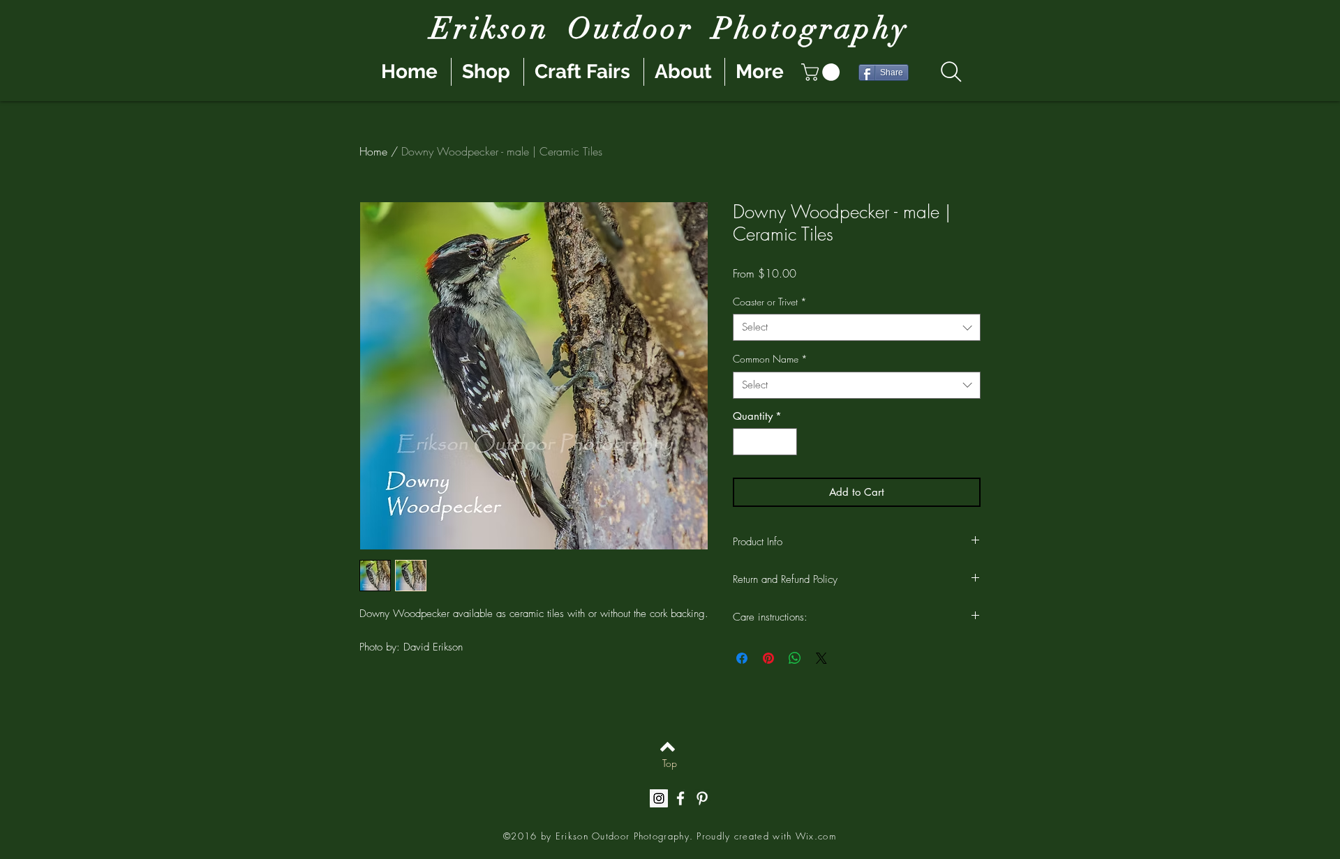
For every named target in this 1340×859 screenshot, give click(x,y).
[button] (822, 72)
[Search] (950, 72)
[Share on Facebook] (742, 658)
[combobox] (857, 327)
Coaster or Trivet (770, 301)
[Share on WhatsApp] (795, 658)
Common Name (770, 358)
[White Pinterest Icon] (702, 798)
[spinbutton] (765, 442)
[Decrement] (744, 442)
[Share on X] (821, 658)
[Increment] (786, 442)
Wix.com (816, 836)
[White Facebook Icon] (680, 798)
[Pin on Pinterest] (768, 658)
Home (373, 151)
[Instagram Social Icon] (659, 798)
